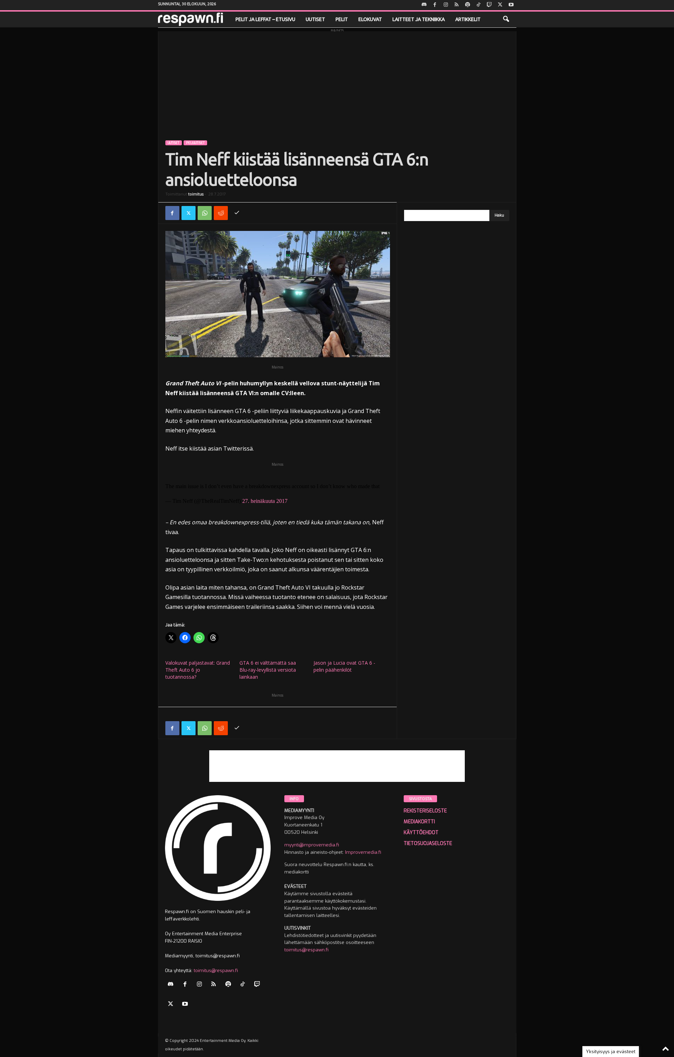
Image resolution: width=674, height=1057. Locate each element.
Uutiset (315, 19)
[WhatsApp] (205, 213)
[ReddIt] (221, 213)
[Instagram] (446, 5)
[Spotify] (467, 5)
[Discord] (424, 5)
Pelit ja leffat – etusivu (265, 19)
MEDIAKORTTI (419, 821)
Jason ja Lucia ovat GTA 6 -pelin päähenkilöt (344, 666)
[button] (506, 19)
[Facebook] (435, 5)
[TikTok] (478, 5)
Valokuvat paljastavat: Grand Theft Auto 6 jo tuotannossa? (197, 669)
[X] (500, 5)
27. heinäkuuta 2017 (265, 501)
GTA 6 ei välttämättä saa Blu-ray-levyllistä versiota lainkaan (267, 669)
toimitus (196, 194)
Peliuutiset (195, 143)
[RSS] (456, 5)
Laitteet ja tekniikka (418, 19)
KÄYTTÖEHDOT (421, 832)
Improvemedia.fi (363, 852)
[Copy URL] (237, 213)
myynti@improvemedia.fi (311, 845)
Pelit (342, 19)
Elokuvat (370, 19)
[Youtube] (511, 5)
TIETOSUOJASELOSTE (428, 843)
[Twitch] (489, 5)
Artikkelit (468, 19)
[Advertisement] (337, 80)
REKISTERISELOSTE (425, 810)
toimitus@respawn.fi (216, 970)
